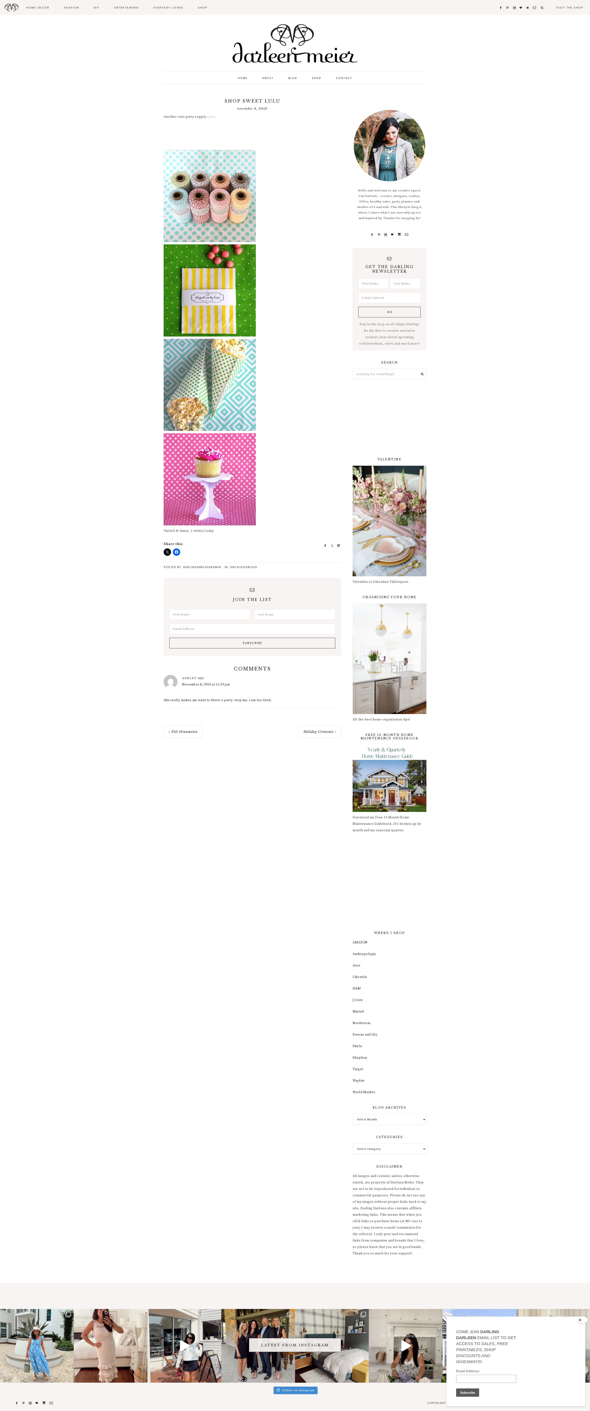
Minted (358, 1012)
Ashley (189, 678)
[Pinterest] (379, 235)
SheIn (357, 1046)
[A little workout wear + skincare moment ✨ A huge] (184, 1346)
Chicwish (360, 977)
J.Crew (358, 1000)
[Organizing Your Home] (389, 713)
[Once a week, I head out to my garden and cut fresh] (405, 1346)
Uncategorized (243, 567)
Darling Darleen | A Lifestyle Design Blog (295, 44)
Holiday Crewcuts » (320, 732)
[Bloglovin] (392, 235)
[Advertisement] (247, 135)
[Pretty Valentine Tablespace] (389, 575)
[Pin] (337, 545)
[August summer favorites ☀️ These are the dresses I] (111, 1346)
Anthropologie (364, 954)
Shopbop (360, 1058)
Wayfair (359, 1081)
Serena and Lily (365, 1035)
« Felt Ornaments (183, 732)
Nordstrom (361, 1023)
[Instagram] (386, 235)
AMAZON (360, 942)
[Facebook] (372, 235)
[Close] (582, 1320)
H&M (357, 989)
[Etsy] (399, 235)
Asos (356, 965)
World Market (364, 1092)
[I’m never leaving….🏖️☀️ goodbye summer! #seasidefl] (37, 1346)
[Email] (406, 235)
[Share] (324, 545)
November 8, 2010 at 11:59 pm (206, 684)
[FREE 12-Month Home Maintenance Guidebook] (389, 811)
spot (211, 117)
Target (358, 1069)
